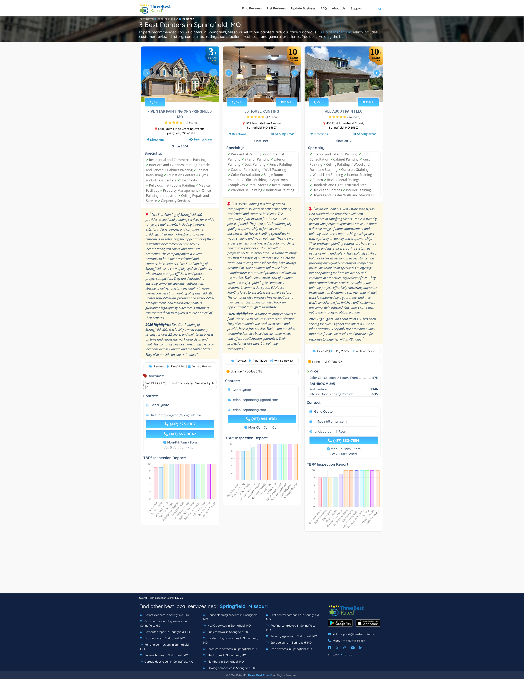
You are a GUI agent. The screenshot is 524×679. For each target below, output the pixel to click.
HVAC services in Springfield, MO (229, 625)
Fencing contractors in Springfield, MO (164, 647)
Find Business (252, 8)
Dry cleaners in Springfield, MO (164, 638)
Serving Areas (203, 139)
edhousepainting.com (249, 410)
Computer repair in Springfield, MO (167, 632)
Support (357, 8)
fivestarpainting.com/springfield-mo (176, 415)
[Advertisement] (262, 564)
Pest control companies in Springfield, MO (293, 617)
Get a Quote (160, 405)
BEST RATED (147, 19)
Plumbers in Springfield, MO (225, 661)
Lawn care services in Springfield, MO (232, 649)
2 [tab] (176, 92)
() (190, 122)
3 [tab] (179, 92)
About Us (338, 8)
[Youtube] (353, 647)
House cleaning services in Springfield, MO (230, 617)
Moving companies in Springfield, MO (231, 668)
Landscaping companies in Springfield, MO (230, 640)
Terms (347, 655)
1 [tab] (173, 92)
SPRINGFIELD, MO (168, 19)
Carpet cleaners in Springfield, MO (166, 615)
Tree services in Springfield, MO (291, 649)
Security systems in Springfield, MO (293, 636)
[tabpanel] (180, 74)
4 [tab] (183, 92)
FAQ (324, 8)
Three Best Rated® (260, 675)
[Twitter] (337, 647)
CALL (156, 102)
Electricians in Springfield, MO (226, 655)
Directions (157, 139)
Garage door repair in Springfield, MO (168, 661)
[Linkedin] (360, 647)
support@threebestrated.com (359, 634)
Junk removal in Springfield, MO (228, 632)
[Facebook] (329, 647)
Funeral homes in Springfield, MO (166, 655)
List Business (276, 8)
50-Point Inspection (334, 32)
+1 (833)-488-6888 (354, 640)
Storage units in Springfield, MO (291, 642)
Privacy (334, 655)
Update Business (303, 8)
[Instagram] (344, 647)
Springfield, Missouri (244, 606)
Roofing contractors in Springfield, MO (290, 628)
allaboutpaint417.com (331, 431)
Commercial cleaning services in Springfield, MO (163, 623)
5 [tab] (186, 92)
